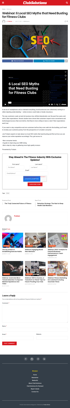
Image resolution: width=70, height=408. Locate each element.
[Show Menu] (3, 2)
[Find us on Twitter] (32, 359)
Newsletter (35, 378)
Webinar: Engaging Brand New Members (34, 250)
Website (38, 334)
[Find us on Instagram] (38, 359)
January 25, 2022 (53, 257)
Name (4, 326)
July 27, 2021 (18, 21)
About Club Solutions (35, 383)
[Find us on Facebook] (25, 359)
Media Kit (35, 380)
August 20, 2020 (52, 284)
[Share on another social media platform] (66, 60)
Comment (5, 303)
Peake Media (47, 405)
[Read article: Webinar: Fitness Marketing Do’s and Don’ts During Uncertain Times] (58, 268)
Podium (10, 21)
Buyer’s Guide (35, 389)
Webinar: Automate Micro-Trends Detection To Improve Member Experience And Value (12, 281)
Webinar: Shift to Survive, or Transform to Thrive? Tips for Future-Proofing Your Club (35, 280)
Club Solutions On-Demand (35, 386)
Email (4, 334)
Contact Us (35, 392)
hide (7, 193)
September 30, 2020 (30, 284)
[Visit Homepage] (35, 3)
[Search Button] (67, 2)
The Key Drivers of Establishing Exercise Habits (12, 250)
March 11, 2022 (6, 254)
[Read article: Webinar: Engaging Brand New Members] (35, 240)
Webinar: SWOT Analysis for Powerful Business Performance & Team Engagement (57, 252)
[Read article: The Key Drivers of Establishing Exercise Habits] (12, 240)
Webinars (9, 9)
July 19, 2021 (6, 286)
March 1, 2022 (29, 254)
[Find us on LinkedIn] (44, 359)
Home (3, 9)
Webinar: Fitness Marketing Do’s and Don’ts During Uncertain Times (57, 280)
